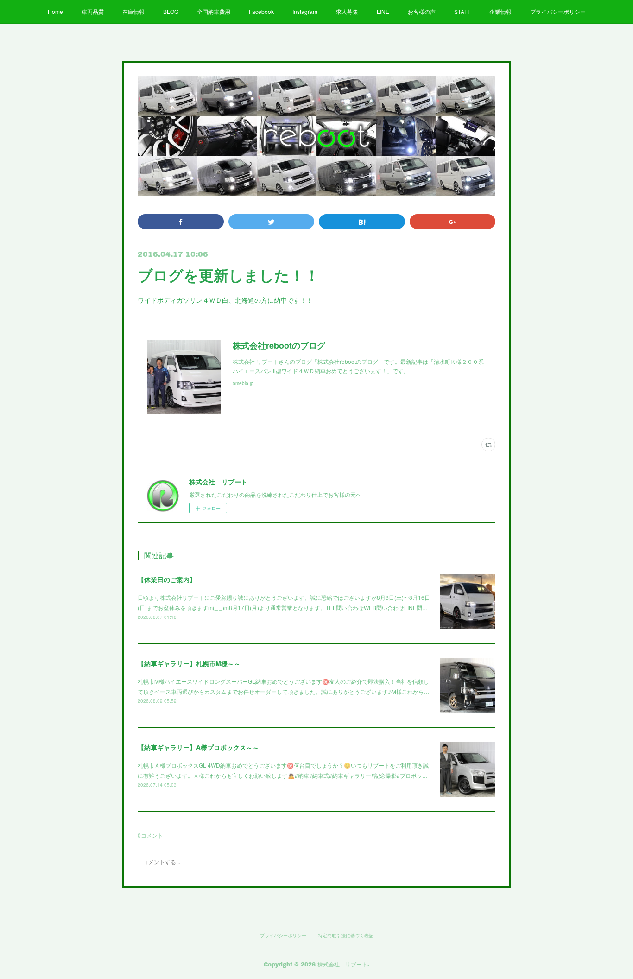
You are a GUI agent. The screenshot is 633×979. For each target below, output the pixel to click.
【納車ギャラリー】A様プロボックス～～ (198, 747)
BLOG (170, 11)
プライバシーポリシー (558, 11)
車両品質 (93, 11)
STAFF (462, 11)
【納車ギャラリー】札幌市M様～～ (189, 663)
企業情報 (500, 11)
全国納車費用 (213, 11)
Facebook (261, 11)
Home (55, 11)
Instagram (304, 11)
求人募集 (347, 11)
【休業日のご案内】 (167, 579)
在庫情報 (133, 11)
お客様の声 (422, 11)
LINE (383, 11)
